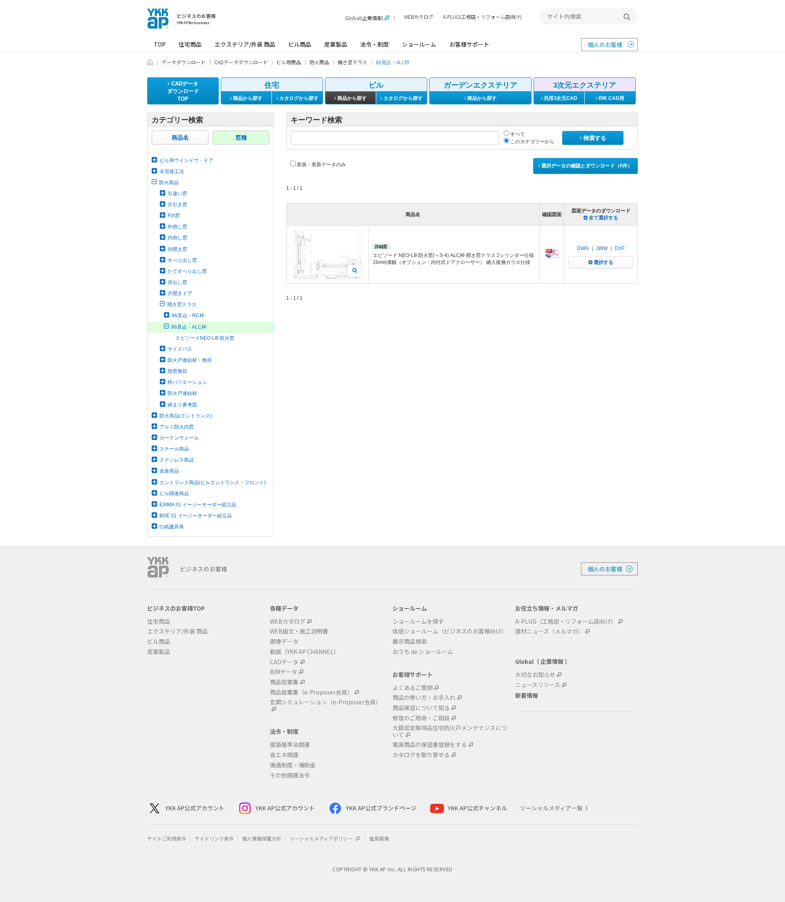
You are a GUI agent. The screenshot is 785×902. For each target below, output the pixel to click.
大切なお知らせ (535, 674)
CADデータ (284, 661)
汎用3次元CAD (560, 98)
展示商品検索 (409, 641)
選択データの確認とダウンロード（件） (586, 166)
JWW (602, 248)
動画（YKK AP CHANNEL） (304, 651)
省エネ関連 (284, 754)
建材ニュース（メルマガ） (549, 631)
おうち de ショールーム (422, 651)
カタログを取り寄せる (421, 754)
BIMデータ (283, 671)
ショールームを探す (418, 621)
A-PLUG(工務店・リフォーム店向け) (482, 17)
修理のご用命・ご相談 (421, 718)
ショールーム (419, 44)
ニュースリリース (537, 684)
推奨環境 (379, 838)
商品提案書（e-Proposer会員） (311, 692)
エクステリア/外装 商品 (245, 44)
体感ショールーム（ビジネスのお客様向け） (449, 631)
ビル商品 (299, 44)
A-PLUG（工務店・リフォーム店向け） (566, 621)
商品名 (180, 137)
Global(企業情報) (364, 18)
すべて (517, 134)
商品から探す (247, 98)
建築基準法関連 (290, 744)
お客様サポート (469, 44)
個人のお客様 (605, 45)
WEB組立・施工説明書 (299, 631)
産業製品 (335, 44)
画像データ (284, 641)
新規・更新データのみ (321, 164)
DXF (620, 248)
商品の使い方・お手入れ (423, 697)
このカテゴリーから (531, 141)
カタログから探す (298, 98)
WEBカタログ (418, 17)
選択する (602, 262)
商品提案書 (284, 682)
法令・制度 (374, 44)
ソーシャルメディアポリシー (321, 838)
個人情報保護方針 (261, 838)
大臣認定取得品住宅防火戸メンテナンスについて (449, 731)
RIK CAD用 (610, 98)
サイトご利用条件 (166, 838)
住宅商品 (190, 44)
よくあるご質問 (412, 687)
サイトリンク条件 (214, 838)
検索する (594, 138)
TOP (160, 44)
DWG (583, 248)
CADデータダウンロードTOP (183, 91)
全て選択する (603, 218)
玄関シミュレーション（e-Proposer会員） (325, 702)
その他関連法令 (290, 775)
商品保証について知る (421, 707)
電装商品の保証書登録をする (429, 744)
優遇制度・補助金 (293, 765)
